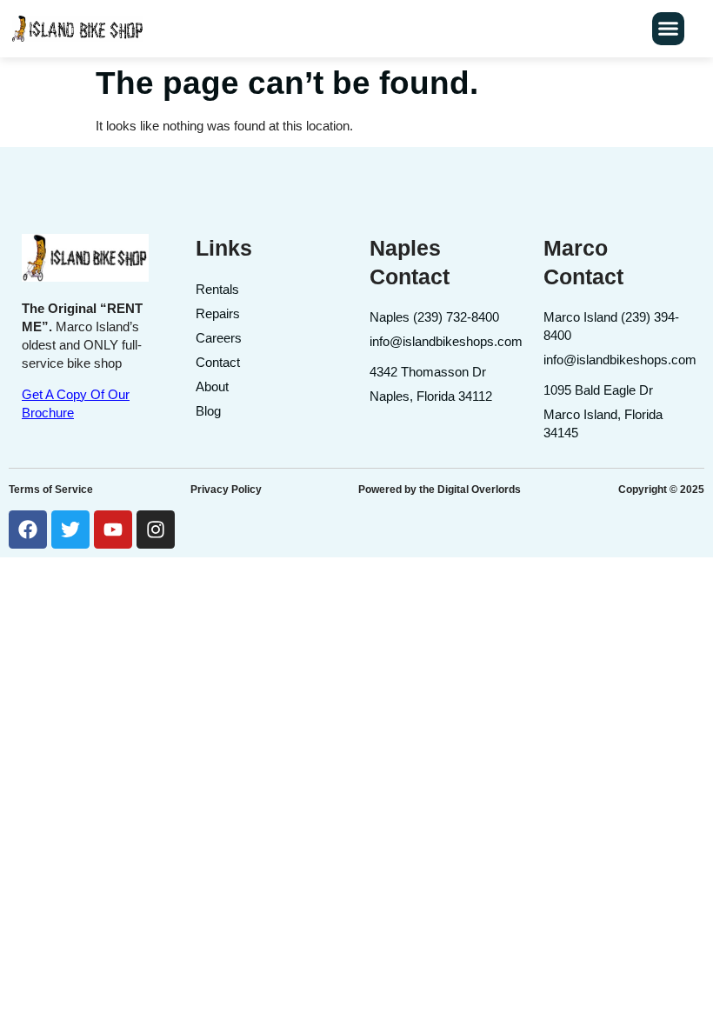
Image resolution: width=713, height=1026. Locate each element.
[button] (668, 28)
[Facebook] (28, 529)
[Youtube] (113, 529)
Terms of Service (51, 489)
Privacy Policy (226, 489)
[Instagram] (156, 529)
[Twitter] (70, 529)
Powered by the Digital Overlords (439, 489)
